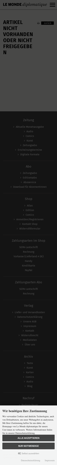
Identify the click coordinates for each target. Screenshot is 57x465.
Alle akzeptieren (28, 438)
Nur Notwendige (28, 446)
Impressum (50, 460)
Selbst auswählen (30, 453)
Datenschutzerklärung (30, 460)
